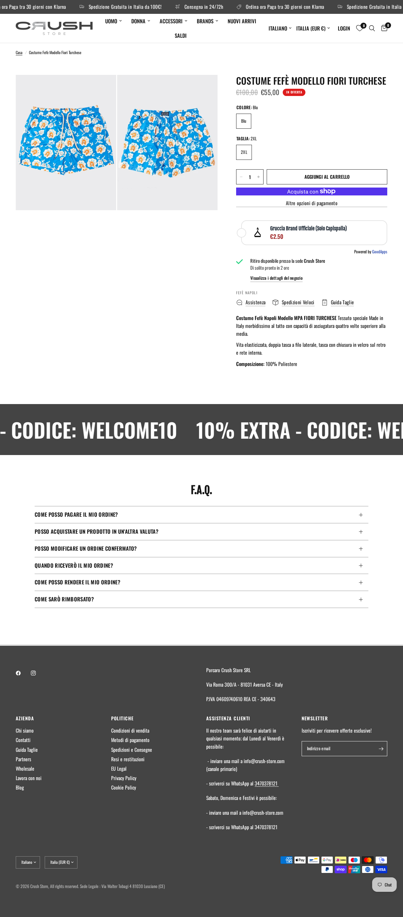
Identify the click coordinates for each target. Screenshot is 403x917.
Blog (20, 787)
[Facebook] (23, 673)
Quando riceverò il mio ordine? (74, 565)
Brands (205, 21)
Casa (19, 52)
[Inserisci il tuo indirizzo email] (381, 748)
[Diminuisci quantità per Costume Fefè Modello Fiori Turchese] (241, 177)
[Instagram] (38, 673)
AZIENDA (25, 718)
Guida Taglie (27, 749)
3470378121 (267, 783)
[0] (382, 28)
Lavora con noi (29, 778)
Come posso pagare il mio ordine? (76, 514)
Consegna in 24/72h (192, 6)
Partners (23, 759)
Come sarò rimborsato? (64, 599)
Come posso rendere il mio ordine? (77, 582)
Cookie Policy (123, 787)
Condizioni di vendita (130, 730)
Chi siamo (25, 730)
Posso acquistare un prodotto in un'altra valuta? (96, 531)
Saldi (181, 35)
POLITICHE (122, 718)
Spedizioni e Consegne (131, 749)
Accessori (171, 21)
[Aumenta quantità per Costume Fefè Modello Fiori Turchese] (258, 177)
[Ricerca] (372, 28)
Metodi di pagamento (130, 740)
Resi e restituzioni (128, 759)
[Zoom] (103, 88)
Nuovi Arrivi (242, 21)
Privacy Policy (123, 778)
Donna (138, 21)
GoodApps (379, 251)
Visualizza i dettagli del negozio (276, 278)
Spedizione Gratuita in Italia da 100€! (113, 6)
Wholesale (25, 768)
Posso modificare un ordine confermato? (86, 548)
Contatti (23, 740)
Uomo (111, 21)
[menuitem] (113, 21)
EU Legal (119, 768)
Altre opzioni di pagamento (312, 203)
